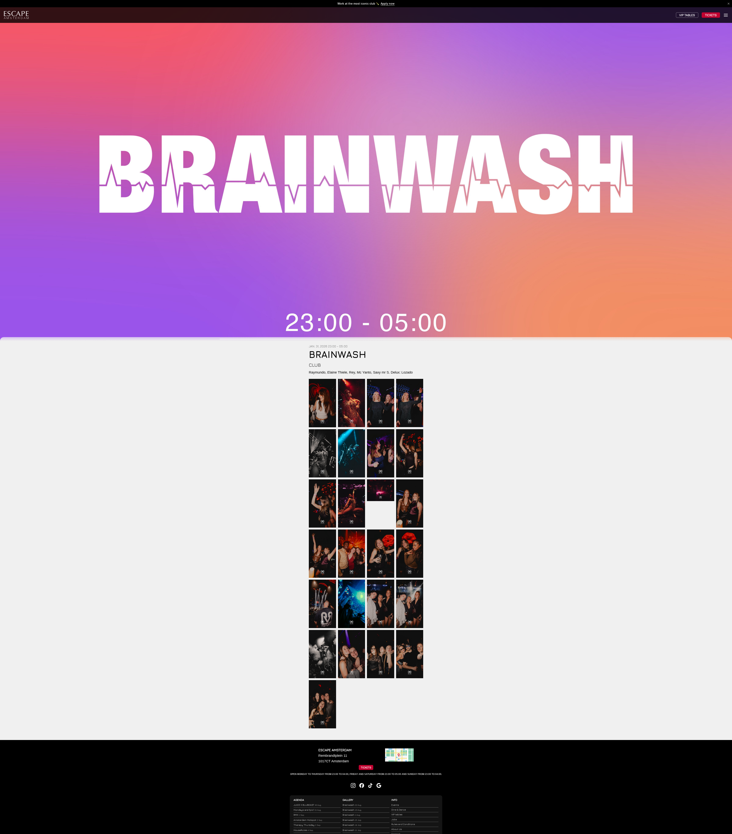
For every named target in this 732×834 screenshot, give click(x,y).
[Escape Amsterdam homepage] (16, 15)
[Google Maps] (399, 760)
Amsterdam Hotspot (308, 820)
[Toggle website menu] (725, 15)
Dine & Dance (398, 809)
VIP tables (396, 814)
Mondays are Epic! (307, 809)
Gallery (348, 799)
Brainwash (352, 804)
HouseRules (304, 830)
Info (394, 799)
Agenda (299, 799)
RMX (299, 814)
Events (395, 804)
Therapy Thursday (307, 825)
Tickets (711, 15)
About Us (396, 829)
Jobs (394, 819)
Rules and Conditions (403, 824)
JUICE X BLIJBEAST (308, 804)
